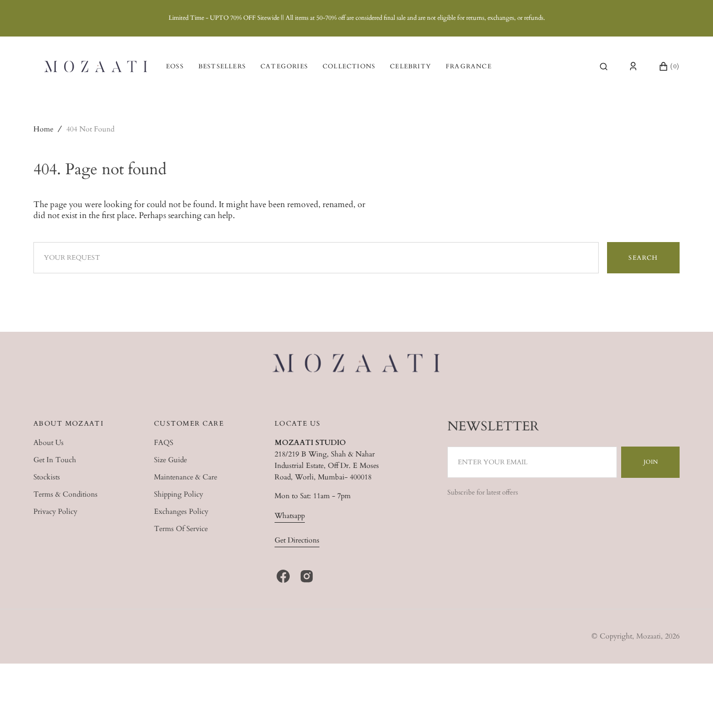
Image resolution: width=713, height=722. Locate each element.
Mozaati (648, 636)
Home (43, 129)
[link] (357, 365)
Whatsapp (290, 516)
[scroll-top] (689, 698)
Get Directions (297, 540)
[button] (604, 66)
